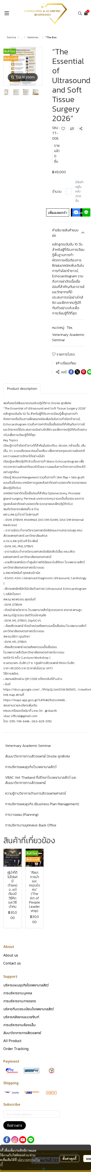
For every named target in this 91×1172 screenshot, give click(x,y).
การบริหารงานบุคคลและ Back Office (30, 825)
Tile (69, 327)
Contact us (12, 963)
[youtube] (22, 1139)
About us (10, 955)
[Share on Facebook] (71, 372)
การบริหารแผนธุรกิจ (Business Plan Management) (42, 804)
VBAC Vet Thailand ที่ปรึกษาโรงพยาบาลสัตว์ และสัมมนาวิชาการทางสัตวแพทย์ (40, 780)
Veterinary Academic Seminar (68, 337)
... (21, 37)
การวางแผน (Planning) (21, 814)
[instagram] (14, 1139)
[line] (30, 1139)
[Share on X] (77, 372)
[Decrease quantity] (66, 191)
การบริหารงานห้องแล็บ (19, 1025)
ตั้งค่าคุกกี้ (69, 1159)
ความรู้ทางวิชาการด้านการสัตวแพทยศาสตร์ (35, 793)
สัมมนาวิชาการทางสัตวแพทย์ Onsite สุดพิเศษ (37, 756)
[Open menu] (6, 13)
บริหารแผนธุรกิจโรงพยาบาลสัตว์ (26, 985)
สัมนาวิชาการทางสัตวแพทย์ (22, 1033)
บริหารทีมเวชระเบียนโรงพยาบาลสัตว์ (28, 1009)
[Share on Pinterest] (83, 372)
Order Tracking (15, 1049)
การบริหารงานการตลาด (19, 1001)
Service (11, 37)
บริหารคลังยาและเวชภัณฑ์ (21, 1017)
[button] (80, 13)
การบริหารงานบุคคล (17, 993)
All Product (12, 1041)
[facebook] (6, 1139)
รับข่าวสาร (14, 1125)
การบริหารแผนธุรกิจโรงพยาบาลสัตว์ (31, 766)
